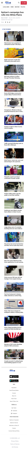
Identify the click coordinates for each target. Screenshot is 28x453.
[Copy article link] (9, 22)
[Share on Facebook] (5, 22)
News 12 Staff (4, 17)
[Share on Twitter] (7, 22)
